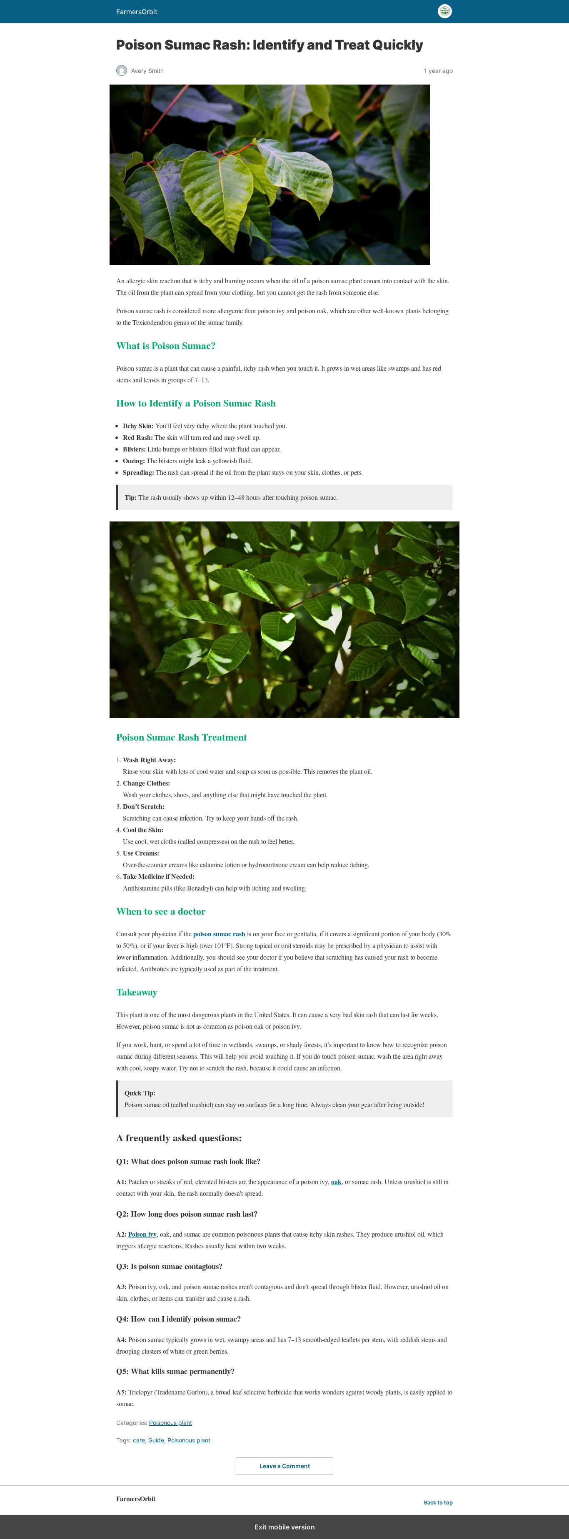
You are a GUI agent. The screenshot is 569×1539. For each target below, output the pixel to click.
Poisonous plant (170, 1422)
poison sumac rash (219, 933)
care (139, 1440)
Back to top (438, 1502)
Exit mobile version (285, 1527)
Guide (156, 1440)
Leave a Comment (285, 1465)
